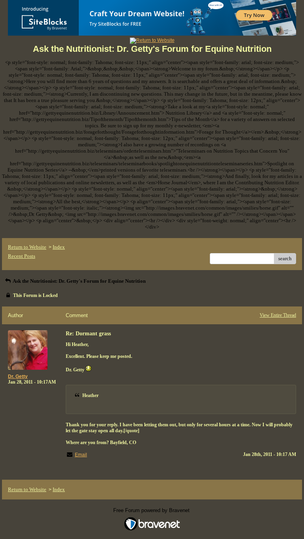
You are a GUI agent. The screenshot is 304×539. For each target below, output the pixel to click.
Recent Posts (21, 256)
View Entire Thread (278, 315)
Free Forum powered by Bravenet (152, 510)
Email (81, 455)
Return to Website (27, 247)
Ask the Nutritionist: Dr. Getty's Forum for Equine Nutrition (79, 281)
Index (59, 247)
